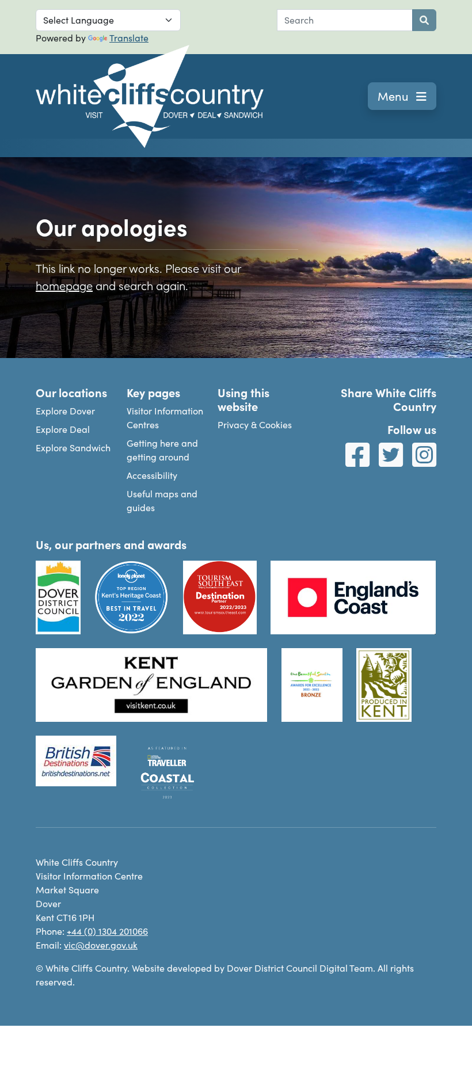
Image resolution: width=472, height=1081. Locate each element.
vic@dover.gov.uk (101, 945)
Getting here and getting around (162, 450)
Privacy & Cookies (255, 424)
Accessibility (152, 475)
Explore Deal (63, 429)
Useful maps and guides (162, 500)
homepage (64, 285)
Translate (129, 38)
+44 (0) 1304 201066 (107, 931)
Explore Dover (65, 411)
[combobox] (345, 20)
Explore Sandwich (73, 447)
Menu (395, 96)
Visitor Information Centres (165, 418)
